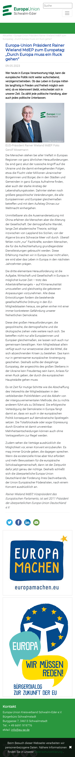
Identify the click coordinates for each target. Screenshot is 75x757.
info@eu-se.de (20, 730)
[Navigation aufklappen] (67, 13)
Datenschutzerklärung (48, 752)
